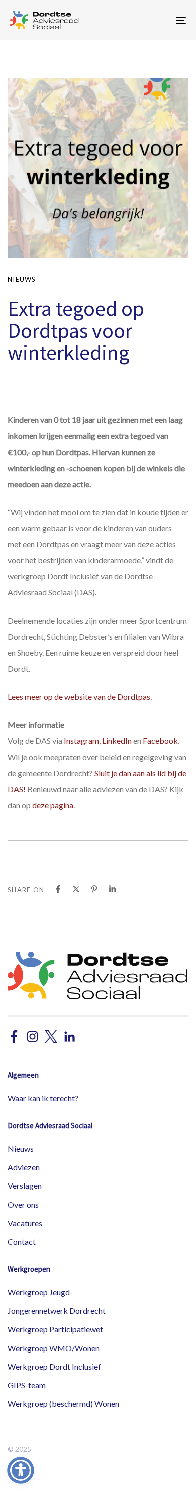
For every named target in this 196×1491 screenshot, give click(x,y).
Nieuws (22, 279)
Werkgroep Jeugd (39, 1292)
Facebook (160, 741)
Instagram (81, 741)
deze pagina (52, 805)
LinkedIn (117, 741)
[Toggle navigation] (156, 20)
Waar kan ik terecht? (43, 1098)
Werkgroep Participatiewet (55, 1329)
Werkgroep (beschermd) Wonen (63, 1403)
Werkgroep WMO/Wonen (54, 1348)
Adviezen (24, 1167)
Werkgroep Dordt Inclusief (54, 1366)
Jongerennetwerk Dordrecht (57, 1310)
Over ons (23, 1204)
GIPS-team (27, 1385)
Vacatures (25, 1223)
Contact (22, 1241)
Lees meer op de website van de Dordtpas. (80, 696)
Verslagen (25, 1185)
